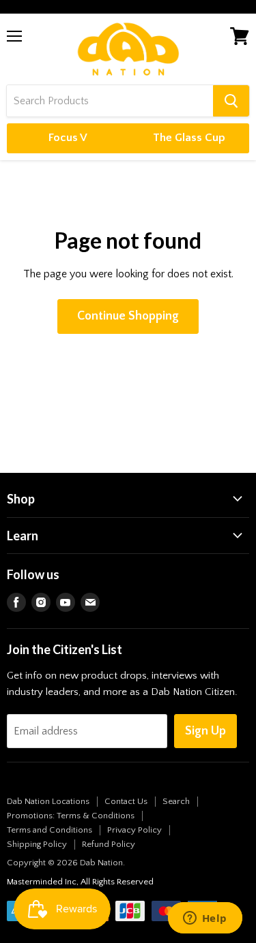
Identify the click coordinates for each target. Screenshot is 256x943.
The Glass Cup (189, 138)
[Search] (231, 101)
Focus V (67, 138)
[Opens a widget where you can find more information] (204, 919)
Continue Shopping (128, 316)
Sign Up (205, 731)
